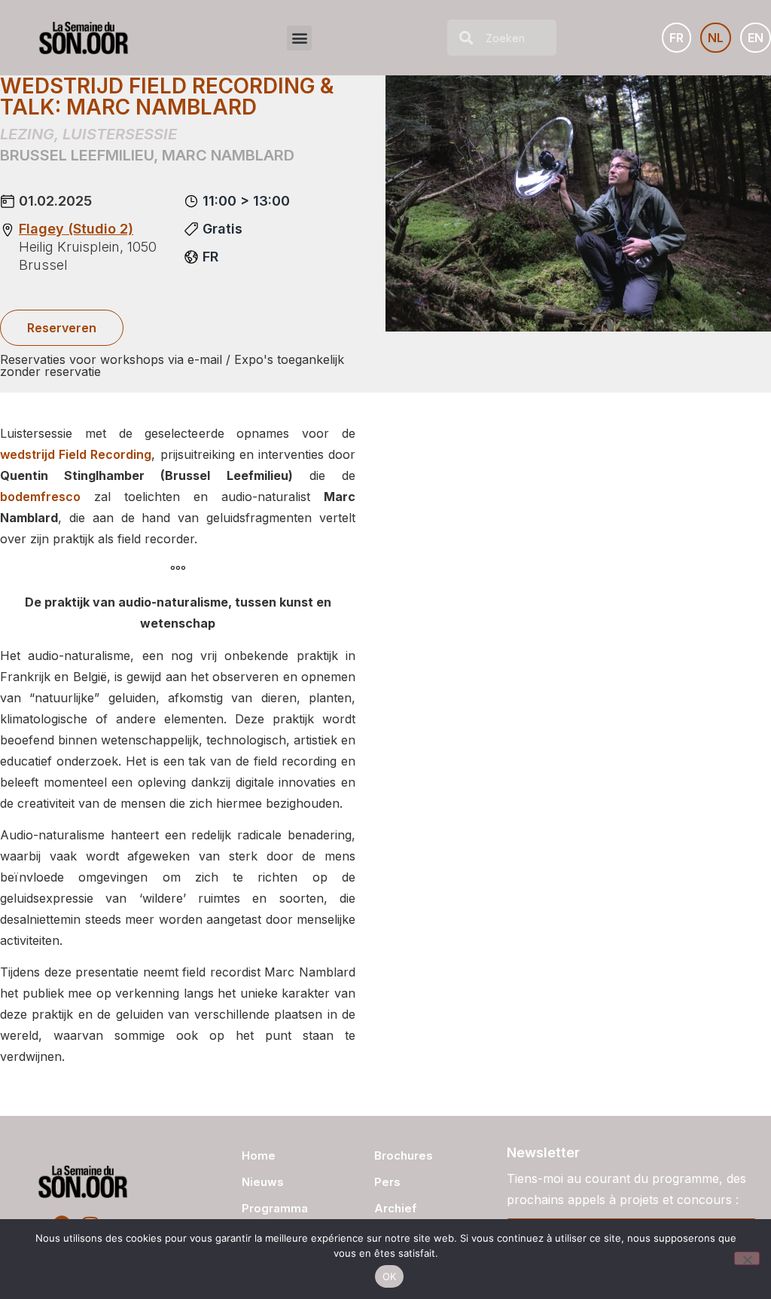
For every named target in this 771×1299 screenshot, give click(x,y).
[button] (299, 38)
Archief (395, 1208)
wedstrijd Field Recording (75, 454)
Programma (275, 1208)
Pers (387, 1182)
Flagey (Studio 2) (76, 229)
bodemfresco (40, 496)
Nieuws (263, 1182)
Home (259, 1155)
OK (389, 1276)
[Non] (747, 1258)
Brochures (403, 1155)
